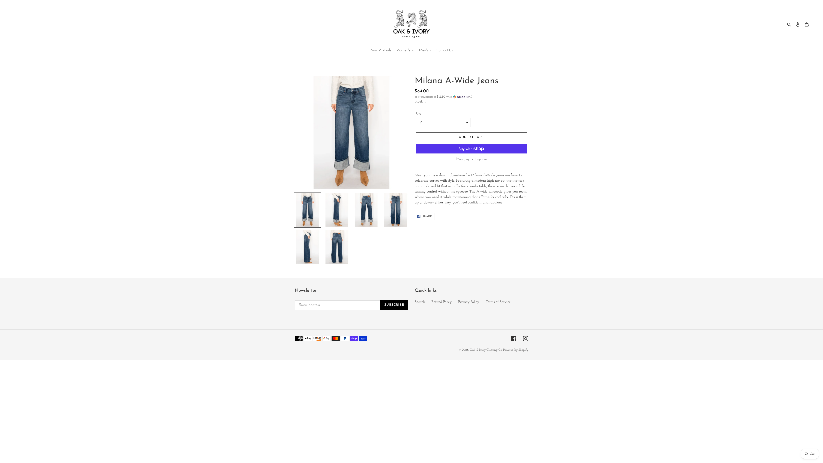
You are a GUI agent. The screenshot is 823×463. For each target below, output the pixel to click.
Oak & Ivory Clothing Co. (486, 350)
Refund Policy (441, 302)
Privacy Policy (468, 302)
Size (419, 114)
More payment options (471, 159)
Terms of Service (498, 302)
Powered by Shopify (515, 350)
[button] (443, 97)
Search (420, 302)
